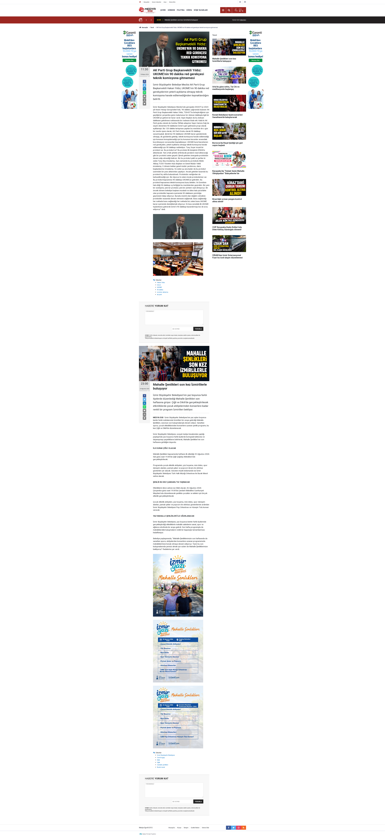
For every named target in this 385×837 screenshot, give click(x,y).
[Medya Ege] (147, 10)
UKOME (159, 287)
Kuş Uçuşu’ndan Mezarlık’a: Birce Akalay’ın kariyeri (182, 20)
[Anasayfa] (140, 2)
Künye (179, 828)
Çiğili (158, 762)
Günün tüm (239, 20)
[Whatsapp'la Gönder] (144, 92)
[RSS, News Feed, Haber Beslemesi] (243, 828)
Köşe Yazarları (201, 10)
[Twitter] (144, 85)
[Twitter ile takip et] (233, 828)
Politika (180, 10)
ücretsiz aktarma (162, 292)
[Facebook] (144, 81)
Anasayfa (172, 828)
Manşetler (146, 2)
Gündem (171, 10)
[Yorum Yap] (144, 103)
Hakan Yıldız (161, 282)
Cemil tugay (161, 757)
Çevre (163, 10)
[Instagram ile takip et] (238, 828)
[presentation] (146, 20)
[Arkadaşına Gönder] (144, 96)
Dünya (189, 10)
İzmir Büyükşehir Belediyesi (166, 755)
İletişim (186, 828)
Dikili (158, 760)
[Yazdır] (144, 100)
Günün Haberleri (156, 2)
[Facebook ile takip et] (228, 828)
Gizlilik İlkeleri (195, 828)
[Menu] (223, 10)
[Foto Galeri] (245, 2)
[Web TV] (240, 2)
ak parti (159, 294)
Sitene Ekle (172, 2)
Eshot (159, 285)
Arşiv (165, 2)
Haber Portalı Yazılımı (149, 834)
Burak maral (161, 767)
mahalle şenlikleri (162, 765)
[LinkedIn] (144, 88)
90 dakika (160, 290)
